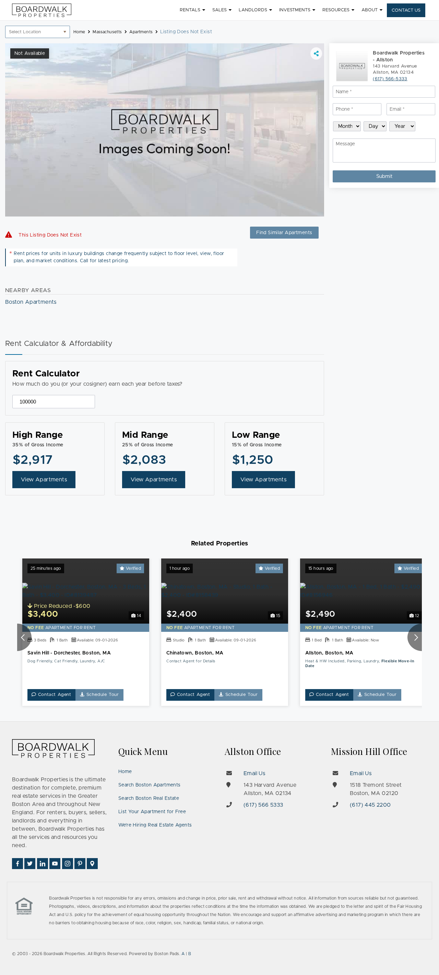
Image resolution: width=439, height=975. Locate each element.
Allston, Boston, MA (329, 653)
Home (125, 771)
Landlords (253, 10)
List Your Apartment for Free (152, 811)
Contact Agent (53, 695)
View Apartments (44, 479)
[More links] (316, 53)
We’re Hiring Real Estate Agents (155, 825)
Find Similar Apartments (284, 232)
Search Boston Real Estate (148, 798)
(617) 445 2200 (370, 805)
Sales (219, 10)
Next (414, 637)
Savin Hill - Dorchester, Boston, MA (69, 653)
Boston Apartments (31, 302)
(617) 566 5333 (263, 805)
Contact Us (406, 10)
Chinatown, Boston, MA (194, 653)
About (369, 10)
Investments (294, 10)
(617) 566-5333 (390, 79)
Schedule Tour (102, 695)
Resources (335, 10)
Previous (24, 637)
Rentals (190, 10)
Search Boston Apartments (149, 785)
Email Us (254, 773)
